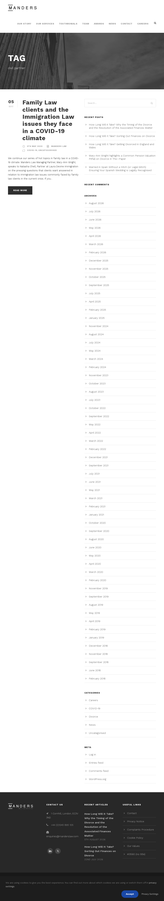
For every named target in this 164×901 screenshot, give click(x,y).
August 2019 (96, 604)
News (112, 23)
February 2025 (97, 309)
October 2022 (97, 408)
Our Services (45, 23)
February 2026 (97, 252)
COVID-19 (32, 150)
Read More (20, 190)
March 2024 (96, 358)
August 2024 (96, 334)
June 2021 (95, 481)
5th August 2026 (95, 839)
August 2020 (96, 539)
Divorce (93, 716)
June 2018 (95, 670)
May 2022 (94, 424)
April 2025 (95, 301)
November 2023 (98, 375)
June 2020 (95, 547)
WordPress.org (97, 779)
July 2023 (94, 399)
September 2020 (99, 531)
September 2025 (99, 285)
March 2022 (96, 440)
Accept (130, 894)
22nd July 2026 (93, 859)
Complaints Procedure (140, 829)
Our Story (24, 23)
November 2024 (98, 326)
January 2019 (96, 637)
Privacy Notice (135, 821)
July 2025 (94, 293)
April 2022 (95, 432)
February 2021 (97, 506)
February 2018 (97, 678)
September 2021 (98, 465)
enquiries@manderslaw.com (62, 836)
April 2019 (94, 621)
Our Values (133, 845)
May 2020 (95, 555)
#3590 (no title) (136, 854)
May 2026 (95, 227)
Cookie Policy (135, 837)
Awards (99, 23)
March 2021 (95, 498)
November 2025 (98, 268)
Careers (143, 23)
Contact (126, 23)
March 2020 (96, 572)
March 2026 (96, 244)
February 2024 (97, 367)
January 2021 (96, 514)
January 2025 (97, 317)
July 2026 (94, 211)
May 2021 (94, 490)
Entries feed (96, 762)
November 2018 (98, 653)
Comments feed (98, 770)
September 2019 (99, 596)
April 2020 (95, 563)
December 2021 (98, 457)
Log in (92, 754)
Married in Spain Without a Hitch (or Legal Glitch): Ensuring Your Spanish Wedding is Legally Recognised (120, 169)
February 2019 (97, 629)
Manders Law (59, 146)
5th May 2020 (35, 146)
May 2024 (95, 350)
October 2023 (97, 383)
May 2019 (94, 612)
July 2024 (94, 342)
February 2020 (97, 580)
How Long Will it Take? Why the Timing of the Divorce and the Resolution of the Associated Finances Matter (121, 126)
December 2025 (98, 260)
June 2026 (95, 219)
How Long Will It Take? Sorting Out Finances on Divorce (122, 136)
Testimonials (68, 23)
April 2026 (95, 236)
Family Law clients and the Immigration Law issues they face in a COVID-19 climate (48, 120)
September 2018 (99, 662)
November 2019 (98, 588)
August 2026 (96, 203)
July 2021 (94, 473)
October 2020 (97, 522)
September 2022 (99, 416)
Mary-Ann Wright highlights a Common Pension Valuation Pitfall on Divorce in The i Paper (122, 157)
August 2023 (96, 391)
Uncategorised (47, 150)
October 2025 (97, 276)
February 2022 (97, 449)
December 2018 (98, 645)
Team (85, 23)
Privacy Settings (150, 894)
